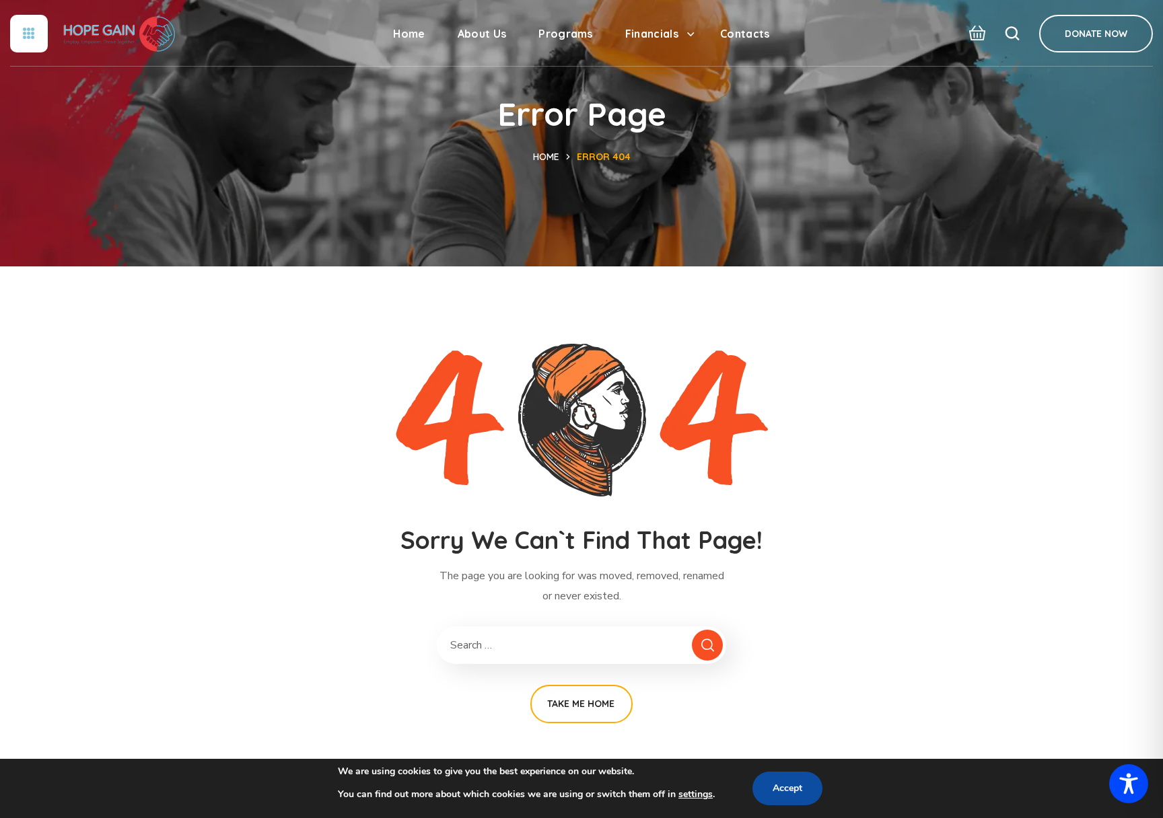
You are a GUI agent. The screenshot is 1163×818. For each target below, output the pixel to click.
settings (695, 794)
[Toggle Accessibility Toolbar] (1129, 784)
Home (546, 157)
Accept (787, 788)
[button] (973, 33)
